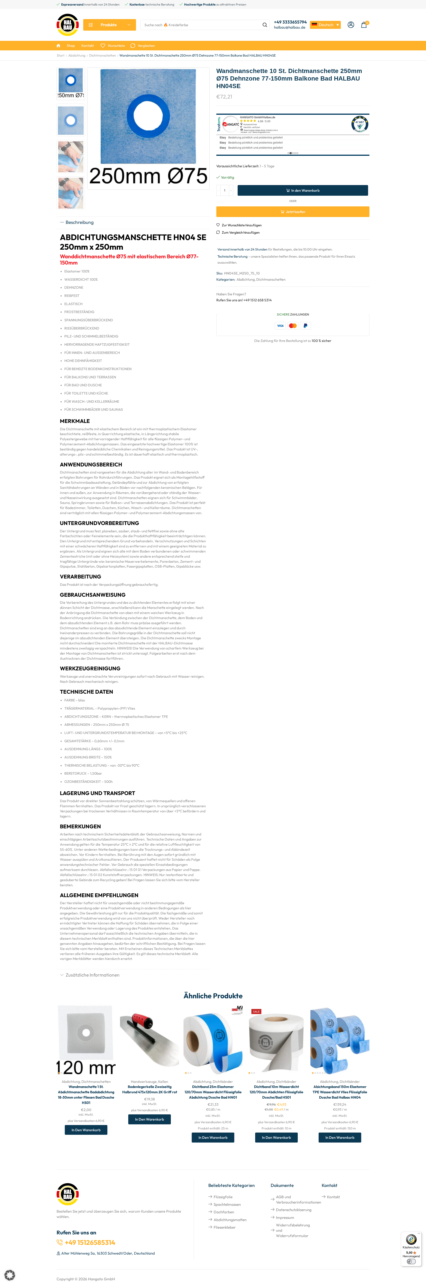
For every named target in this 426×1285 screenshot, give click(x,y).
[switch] (411, 1261)
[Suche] (264, 25)
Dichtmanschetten (102, 55)
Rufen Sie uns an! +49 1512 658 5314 (244, 300)
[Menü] (419, 1234)
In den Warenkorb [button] (107, 1046)
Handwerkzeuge (144, 1081)
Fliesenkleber (225, 1227)
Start (61, 55)
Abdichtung (76, 55)
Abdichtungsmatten (230, 1219)
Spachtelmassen (227, 1204)
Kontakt (333, 1196)
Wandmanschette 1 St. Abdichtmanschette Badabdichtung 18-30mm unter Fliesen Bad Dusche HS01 (86, 1094)
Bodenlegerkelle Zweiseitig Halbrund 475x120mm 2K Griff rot (149, 1089)
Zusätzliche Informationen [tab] (93, 975)
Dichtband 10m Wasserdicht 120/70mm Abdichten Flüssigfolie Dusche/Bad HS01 (276, 1091)
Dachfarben (224, 1212)
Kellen (163, 1081)
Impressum (285, 1217)
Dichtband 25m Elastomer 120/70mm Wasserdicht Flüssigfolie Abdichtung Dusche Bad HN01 (213, 1091)
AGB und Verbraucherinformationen (298, 1199)
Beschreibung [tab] (80, 222)
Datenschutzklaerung (294, 1209)
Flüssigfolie (223, 1196)
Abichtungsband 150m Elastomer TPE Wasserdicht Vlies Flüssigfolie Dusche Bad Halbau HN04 (340, 1091)
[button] (351, 25)
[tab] (133, 222)
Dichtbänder (223, 1081)
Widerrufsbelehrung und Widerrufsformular (293, 1230)
